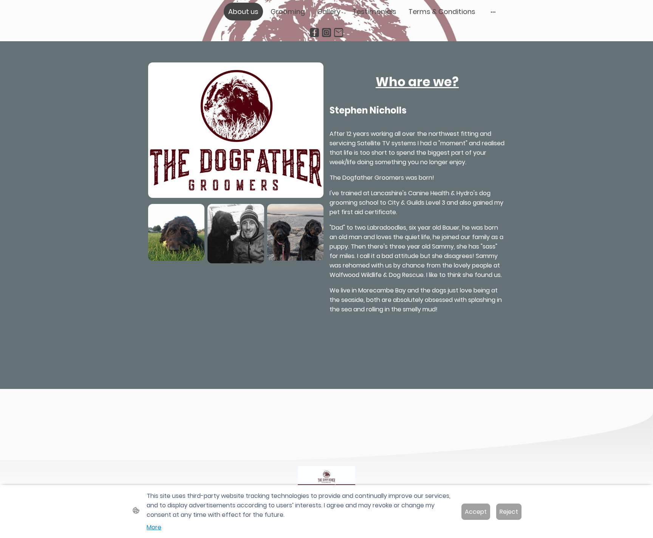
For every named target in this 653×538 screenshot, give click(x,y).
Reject (509, 511)
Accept (476, 511)
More (154, 527)
